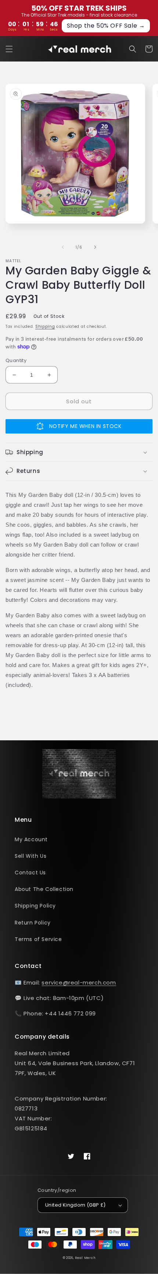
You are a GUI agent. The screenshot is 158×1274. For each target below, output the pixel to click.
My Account (31, 839)
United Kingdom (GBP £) (75, 1204)
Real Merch (85, 1258)
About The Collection (44, 889)
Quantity (16, 360)
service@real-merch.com (79, 982)
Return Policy (33, 922)
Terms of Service (38, 939)
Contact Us (30, 872)
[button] (9, 49)
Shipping (45, 326)
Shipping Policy (35, 905)
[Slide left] (63, 247)
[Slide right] (95, 247)
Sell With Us (30, 856)
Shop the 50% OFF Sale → (106, 25)
